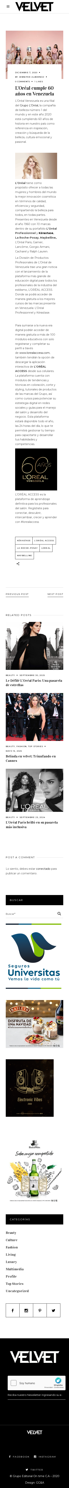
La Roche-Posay (27, 548)
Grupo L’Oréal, (29, 105)
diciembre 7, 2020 (26, 72)
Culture (11, 1240)
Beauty (10, 675)
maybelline (24, 555)
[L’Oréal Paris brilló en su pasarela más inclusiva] (34, 790)
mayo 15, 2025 (14, 751)
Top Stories (35, 746)
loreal (46, 548)
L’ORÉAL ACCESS (44, 540)
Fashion (21, 746)
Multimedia (15, 1269)
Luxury (11, 1262)
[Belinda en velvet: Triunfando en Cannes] (34, 717)
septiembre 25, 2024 (32, 817)
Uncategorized (17, 1291)
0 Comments (22, 81)
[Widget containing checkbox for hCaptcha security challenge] (37, 1383)
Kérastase (46, 233)
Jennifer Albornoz (31, 77)
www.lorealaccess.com (34, 353)
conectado (43, 868)
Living (11, 1254)
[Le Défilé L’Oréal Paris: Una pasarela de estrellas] (34, 646)
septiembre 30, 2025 (32, 675)
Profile (11, 1276)
